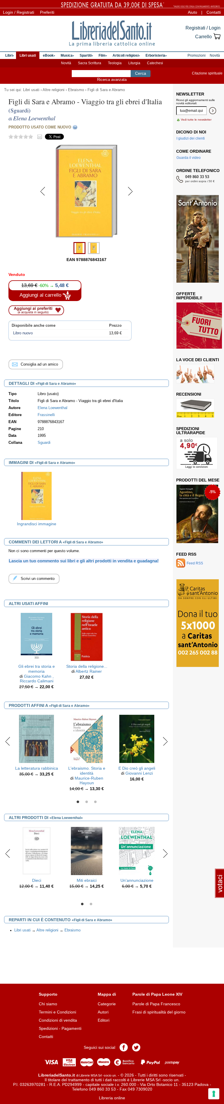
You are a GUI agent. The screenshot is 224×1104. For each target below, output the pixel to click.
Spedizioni (48, 1028)
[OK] (212, 110)
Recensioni (188, 394)
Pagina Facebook (124, 1047)
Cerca (140, 73)
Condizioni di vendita (58, 1020)
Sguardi (44, 443)
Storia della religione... (86, 666)
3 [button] (95, 802)
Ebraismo (76, 90)
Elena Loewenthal (52, 408)
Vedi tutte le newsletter (196, 119)
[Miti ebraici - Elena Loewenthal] (86, 850)
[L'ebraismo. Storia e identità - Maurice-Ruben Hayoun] (87, 738)
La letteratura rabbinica (36, 768)
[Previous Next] (86, 236)
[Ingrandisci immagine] (36, 495)
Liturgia (134, 63)
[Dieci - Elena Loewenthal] (36, 850)
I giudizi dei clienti (190, 138)
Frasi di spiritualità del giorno (159, 1012)
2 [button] (87, 802)
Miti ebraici (87, 880)
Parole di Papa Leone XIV (157, 994)
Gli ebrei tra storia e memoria (36, 669)
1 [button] (78, 802)
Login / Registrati (18, 12)
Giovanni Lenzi (139, 773)
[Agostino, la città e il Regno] (197, 514)
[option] (36, 500)
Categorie (107, 1004)
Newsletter (190, 94)
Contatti (213, 12)
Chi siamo (48, 1004)
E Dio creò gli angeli (136, 768)
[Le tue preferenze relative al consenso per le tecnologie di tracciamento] (213, 1093)
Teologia (115, 63)
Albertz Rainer (89, 671)
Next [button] (165, 741)
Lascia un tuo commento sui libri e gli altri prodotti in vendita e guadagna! (84, 560)
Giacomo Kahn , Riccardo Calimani (37, 679)
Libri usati (31, 90)
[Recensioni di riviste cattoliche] (195, 408)
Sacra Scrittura (89, 63)
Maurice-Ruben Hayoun (89, 780)
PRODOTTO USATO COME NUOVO (39, 127)
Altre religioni (53, 90)
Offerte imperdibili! (189, 295)
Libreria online (112, 1098)
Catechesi (155, 63)
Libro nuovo (23, 333)
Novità (66, 63)
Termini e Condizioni (57, 1012)
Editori (103, 1020)
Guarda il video (188, 158)
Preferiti (47, 12)
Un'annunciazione (136, 880)
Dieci (36, 880)
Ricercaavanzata (112, 79)
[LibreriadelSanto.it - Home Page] (112, 33)
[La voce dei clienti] (195, 374)
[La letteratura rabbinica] (36, 738)
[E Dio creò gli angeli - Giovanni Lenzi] (136, 738)
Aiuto (192, 12)
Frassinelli (46, 415)
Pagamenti (71, 1028)
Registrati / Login (203, 27)
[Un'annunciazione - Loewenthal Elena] (136, 850)
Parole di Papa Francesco (156, 1004)
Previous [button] (7, 741)
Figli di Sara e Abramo (106, 90)
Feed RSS (186, 554)
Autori (103, 1012)
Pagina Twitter (136, 1047)
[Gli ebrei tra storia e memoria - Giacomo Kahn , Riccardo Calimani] (36, 636)
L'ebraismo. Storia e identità (86, 771)
